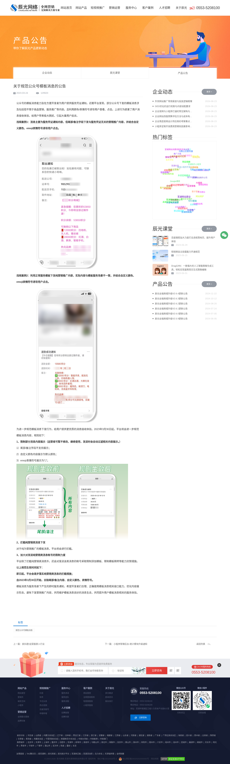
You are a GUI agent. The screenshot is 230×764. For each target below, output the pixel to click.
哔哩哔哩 (43, 713)
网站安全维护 (185, 200)
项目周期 (187, 160)
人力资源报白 (185, 157)
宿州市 (152, 742)
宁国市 (31, 746)
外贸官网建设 (185, 173)
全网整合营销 (23, 717)
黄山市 (128, 742)
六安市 (160, 742)
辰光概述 (109, 693)
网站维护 (200, 195)
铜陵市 (112, 742)
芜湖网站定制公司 (176, 198)
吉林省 (68, 735)
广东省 (157, 735)
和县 (62, 746)
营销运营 (114, 7)
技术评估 (169, 160)
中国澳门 (103, 739)
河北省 (30, 735)
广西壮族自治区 (169, 735)
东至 (75, 746)
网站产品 (81, 7)
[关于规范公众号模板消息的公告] (35, 7)
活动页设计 (183, 207)
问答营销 (169, 169)
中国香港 (94, 739)
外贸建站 (201, 193)
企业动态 (47, 72)
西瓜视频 (43, 705)
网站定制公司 (178, 183)
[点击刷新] (138, 670)
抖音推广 (192, 209)
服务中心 (131, 7)
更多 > (209, 92)
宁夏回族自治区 (52, 739)
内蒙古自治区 (49, 735)
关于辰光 (181, 7)
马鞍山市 (95, 742)
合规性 (170, 184)
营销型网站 (203, 185)
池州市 (176, 742)
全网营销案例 (89, 697)
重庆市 (54, 742)
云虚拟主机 (197, 204)
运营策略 (192, 184)
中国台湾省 (83, 739)
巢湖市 (192, 742)
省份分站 (20, 735)
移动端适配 (179, 210)
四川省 (189, 735)
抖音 (41, 693)
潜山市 (47, 746)
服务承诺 (65, 693)
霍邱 (68, 746)
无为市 (55, 746)
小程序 (20, 705)
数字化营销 (191, 179)
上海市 (46, 742)
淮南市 (86, 742)
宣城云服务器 (167, 175)
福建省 (109, 735)
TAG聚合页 (31, 754)
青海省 (28, 739)
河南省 (133, 735)
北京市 (30, 742)
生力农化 (98, 754)
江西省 (117, 735)
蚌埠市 (78, 742)
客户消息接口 (166, 187)
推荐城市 (20, 742)
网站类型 (21, 693)
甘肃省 (20, 739)
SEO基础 (193, 199)
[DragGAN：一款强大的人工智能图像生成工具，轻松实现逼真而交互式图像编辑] (160, 270)
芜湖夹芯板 (76, 754)
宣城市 (184, 742)
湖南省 (149, 735)
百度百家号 (44, 709)
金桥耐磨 (120, 754)
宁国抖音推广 (182, 187)
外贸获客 (167, 189)
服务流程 (65, 701)
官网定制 (195, 158)
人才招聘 (164, 7)
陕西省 (213, 735)
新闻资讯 (109, 697)
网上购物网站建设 (201, 171)
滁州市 (136, 742)
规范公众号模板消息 (24, 630)
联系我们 (109, 701)
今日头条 (43, 701)
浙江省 (94, 735)
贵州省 (197, 735)
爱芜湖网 (42, 754)
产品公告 (183, 73)
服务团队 (65, 697)
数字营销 (194, 193)
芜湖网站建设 (185, 195)
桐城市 (200, 742)
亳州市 (168, 742)
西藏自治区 (38, 739)
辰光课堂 (115, 72)
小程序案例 (88, 705)
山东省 (125, 735)
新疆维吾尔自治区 (68, 739)
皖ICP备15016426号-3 (107, 759)
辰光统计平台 (63, 754)
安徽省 (102, 735)
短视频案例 (88, 701)
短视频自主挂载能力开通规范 (185, 251)
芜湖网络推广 (187, 212)
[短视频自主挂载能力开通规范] (160, 256)
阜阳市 (144, 742)
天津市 (38, 742)
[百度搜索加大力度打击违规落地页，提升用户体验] (160, 241)
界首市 (23, 746)
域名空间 (21, 701)
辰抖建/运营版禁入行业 (33, 644)
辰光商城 (52, 754)
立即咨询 (157, 670)
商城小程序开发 (182, 169)
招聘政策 (65, 713)
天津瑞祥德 (109, 754)
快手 (41, 697)
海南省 (181, 735)
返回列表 (200, 644)
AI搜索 (200, 182)
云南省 (205, 735)
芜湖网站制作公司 (199, 179)
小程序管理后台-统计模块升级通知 (130, 644)
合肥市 (62, 742)
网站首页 (66, 7)
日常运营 (195, 156)
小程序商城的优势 (178, 155)
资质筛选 (193, 206)
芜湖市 (70, 742)
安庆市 (120, 742)
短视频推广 (98, 7)
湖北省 (141, 735)
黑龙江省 (77, 735)
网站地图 (154, 759)
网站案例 (87, 693)
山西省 (38, 735)
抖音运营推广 (175, 168)
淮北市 (104, 742)
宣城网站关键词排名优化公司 (177, 150)
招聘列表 (65, 717)
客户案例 (147, 7)
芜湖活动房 (88, 754)
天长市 (208, 742)
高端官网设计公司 (171, 201)
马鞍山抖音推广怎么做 (199, 169)
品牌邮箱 (195, 166)
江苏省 (86, 735)
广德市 (39, 746)
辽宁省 (60, 735)
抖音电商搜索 (172, 203)
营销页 (20, 697)
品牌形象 (21, 721)
